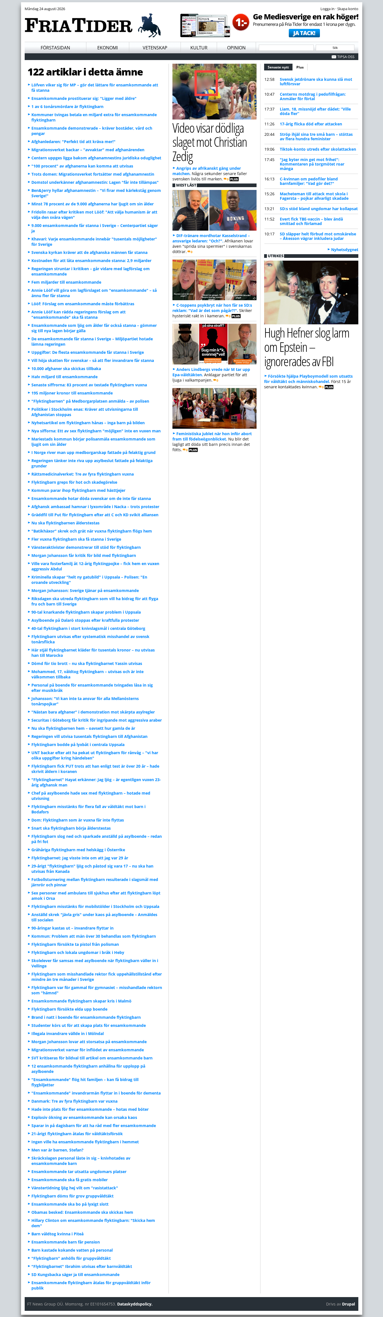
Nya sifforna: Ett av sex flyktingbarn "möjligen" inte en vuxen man (96, 430)
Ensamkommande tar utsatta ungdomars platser (78, 1171)
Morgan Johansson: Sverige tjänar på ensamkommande (85, 590)
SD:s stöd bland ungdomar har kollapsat (319, 208)
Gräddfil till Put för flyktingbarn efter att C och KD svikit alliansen (94, 514)
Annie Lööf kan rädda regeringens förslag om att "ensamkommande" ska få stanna (78, 314)
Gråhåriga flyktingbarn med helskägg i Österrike (78, 849)
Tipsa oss (345, 56)
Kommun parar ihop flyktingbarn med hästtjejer (78, 490)
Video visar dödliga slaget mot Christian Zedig (209, 141)
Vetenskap (155, 48)
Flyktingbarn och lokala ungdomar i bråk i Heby (77, 952)
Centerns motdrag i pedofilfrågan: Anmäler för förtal (313, 96)
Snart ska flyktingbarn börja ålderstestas (71, 828)
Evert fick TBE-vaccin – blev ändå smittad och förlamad (311, 221)
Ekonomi (107, 48)
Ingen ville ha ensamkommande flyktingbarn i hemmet (85, 1141)
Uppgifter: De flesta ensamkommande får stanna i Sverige (87, 352)
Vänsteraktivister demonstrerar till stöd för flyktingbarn (86, 547)
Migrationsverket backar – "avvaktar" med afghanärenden (87, 149)
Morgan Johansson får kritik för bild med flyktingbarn (83, 555)
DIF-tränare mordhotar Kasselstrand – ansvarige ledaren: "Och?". (211, 238)
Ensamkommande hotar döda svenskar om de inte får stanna (91, 498)
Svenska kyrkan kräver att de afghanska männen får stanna (89, 252)
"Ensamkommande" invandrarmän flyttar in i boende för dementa (96, 1093)
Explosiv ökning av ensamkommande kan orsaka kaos (84, 1117)
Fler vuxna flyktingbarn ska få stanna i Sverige (76, 539)
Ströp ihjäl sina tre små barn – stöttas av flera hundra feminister (316, 136)
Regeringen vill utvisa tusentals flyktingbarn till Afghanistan (89, 736)
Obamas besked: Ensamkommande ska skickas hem (82, 1212)
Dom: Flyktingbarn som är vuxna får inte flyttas (77, 820)
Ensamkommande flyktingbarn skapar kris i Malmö (81, 1001)
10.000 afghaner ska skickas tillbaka (66, 368)
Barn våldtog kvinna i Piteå (57, 1233)
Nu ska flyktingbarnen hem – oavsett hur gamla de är (83, 728)
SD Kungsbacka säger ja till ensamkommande (75, 1274)
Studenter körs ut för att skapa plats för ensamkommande (88, 1025)
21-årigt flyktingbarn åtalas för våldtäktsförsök (77, 1133)
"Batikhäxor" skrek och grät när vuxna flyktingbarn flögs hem (91, 531)
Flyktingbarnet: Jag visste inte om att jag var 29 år (79, 858)
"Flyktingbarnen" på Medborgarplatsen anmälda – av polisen (90, 401)
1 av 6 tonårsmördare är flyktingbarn (67, 106)
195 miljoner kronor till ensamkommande (72, 393)
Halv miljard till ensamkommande (64, 376)
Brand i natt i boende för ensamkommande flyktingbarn (86, 1017)
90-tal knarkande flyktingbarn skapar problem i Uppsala (86, 612)
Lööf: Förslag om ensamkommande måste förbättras (82, 303)
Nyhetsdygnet (344, 249)
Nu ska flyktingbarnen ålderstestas (65, 523)
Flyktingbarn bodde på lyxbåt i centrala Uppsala (77, 744)
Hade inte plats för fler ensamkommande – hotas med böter (90, 1109)
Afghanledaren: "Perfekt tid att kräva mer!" (73, 141)
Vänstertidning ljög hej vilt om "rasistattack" (74, 1187)
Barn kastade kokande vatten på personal (72, 1250)
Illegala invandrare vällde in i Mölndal (67, 1033)
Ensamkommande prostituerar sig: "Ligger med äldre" (84, 98)
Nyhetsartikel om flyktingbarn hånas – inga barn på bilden (88, 422)
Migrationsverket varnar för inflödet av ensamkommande (87, 1049)
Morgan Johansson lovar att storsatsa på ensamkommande (89, 1041)
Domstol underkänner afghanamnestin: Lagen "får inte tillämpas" (95, 182)
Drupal (348, 1304)
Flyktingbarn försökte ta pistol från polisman (75, 944)
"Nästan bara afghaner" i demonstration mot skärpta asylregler (93, 712)
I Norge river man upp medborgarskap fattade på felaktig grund (93, 452)
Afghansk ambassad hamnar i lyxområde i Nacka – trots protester (95, 506)
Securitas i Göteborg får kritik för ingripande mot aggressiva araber (96, 720)
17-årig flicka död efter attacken (311, 124)
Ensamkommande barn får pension (65, 1242)
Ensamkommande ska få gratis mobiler (69, 1179)
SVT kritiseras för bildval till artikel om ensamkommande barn (92, 1058)
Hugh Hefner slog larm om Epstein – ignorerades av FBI (306, 346)
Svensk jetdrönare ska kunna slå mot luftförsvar (316, 81)
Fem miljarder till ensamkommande (66, 282)
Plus (300, 67)
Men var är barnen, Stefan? (57, 1150)
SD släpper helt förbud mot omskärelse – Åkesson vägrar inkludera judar (318, 236)
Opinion (236, 48)
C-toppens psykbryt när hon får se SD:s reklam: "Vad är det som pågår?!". (212, 307)
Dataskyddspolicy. (135, 1304)
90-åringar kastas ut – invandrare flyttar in (72, 928)
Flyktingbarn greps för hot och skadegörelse (74, 482)
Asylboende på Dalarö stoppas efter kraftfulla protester (85, 620)
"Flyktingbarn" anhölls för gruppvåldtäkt (71, 1258)
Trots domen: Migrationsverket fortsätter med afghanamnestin (92, 174)
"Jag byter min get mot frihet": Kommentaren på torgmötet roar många (312, 164)
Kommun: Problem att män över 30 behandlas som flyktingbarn (93, 936)
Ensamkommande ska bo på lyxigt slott (70, 1204)
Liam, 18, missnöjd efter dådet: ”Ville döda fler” (315, 111)
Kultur (198, 48)
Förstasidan (55, 48)
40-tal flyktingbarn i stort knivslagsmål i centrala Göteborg (88, 628)
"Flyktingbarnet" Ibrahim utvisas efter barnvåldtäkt (81, 1266)
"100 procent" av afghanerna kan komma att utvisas (82, 166)
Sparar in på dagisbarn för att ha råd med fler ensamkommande (93, 1125)
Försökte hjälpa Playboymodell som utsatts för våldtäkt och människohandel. (308, 378)
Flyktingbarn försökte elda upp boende (69, 1009)
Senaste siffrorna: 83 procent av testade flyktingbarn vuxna (89, 384)
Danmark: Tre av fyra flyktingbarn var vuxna (74, 1101)
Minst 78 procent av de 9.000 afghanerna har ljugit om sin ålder (92, 204)
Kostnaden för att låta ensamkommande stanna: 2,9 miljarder (91, 260)
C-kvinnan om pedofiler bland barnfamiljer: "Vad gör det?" (309, 181)
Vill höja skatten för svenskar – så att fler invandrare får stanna (92, 360)
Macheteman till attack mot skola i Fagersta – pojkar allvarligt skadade (314, 196)
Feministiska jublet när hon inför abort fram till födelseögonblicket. (212, 436)
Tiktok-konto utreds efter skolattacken (318, 149)
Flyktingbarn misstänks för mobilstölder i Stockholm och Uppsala (95, 906)
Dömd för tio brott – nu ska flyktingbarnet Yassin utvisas (86, 663)
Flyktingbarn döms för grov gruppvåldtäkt (72, 1196)
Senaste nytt (280, 67)
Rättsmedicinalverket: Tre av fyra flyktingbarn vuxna (82, 474)
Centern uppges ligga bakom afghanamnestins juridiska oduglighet (96, 157)
